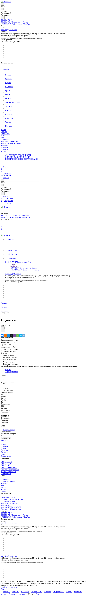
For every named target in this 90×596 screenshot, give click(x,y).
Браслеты (4, 452)
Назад (12, 264)
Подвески (4, 450)
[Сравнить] (3, 330)
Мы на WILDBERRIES (9, 503)
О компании (5, 480)
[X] (11, 335)
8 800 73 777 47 (6, 20)
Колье (3, 454)
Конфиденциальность (9, 587)
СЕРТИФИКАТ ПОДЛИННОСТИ (18, 155)
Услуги (3, 489)
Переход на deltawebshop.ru (11, 509)
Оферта (3, 589)
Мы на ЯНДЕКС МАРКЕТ (11, 507)
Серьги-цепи (6, 446)
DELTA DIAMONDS (9, 468)
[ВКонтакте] (2, 335)
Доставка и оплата (8, 501)
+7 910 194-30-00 (15, 24)
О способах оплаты (8, 482)
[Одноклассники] (5, 335)
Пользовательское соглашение (12, 499)
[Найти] (3, 17)
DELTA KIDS (6, 466)
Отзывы (8, 370)
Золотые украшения (8, 472)
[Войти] (2, 224)
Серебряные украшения (10, 470)
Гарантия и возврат (8, 497)
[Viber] (14, 335)
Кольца (3, 444)
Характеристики (11, 372)
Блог (2, 485)
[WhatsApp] (17, 335)
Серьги (3, 448)
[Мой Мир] (8, 335)
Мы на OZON (6, 505)
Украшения (5, 440)
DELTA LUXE (6, 462)
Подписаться (6, 438)
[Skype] (20, 335)
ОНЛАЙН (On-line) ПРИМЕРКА (17, 157)
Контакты (4, 483)
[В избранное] (3, 328)
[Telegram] (23, 335)
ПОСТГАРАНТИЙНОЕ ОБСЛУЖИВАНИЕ (22, 159)
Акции (3, 487)
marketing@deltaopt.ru (9, 30)
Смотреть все (6, 456)
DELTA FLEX (6, 464)
